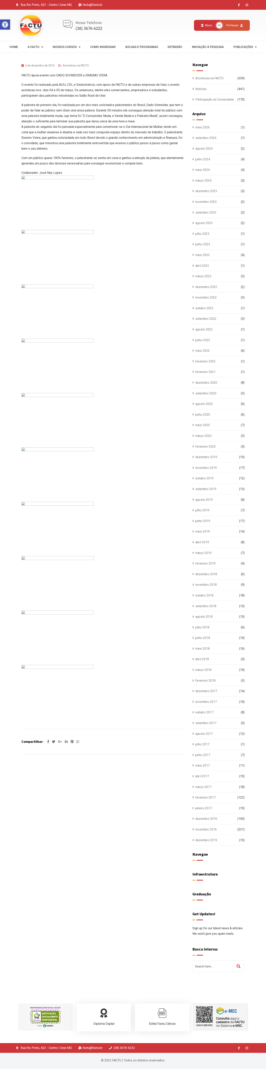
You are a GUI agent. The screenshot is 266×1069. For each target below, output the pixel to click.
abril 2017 (202, 776)
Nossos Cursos (65, 47)
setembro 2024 (205, 138)
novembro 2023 (206, 202)
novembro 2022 (206, 297)
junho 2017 (202, 755)
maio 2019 (202, 531)
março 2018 (203, 670)
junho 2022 (202, 340)
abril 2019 (202, 542)
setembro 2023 (205, 212)
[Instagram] (247, 5)
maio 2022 (202, 351)
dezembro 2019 (206, 457)
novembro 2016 (206, 829)
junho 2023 (202, 244)
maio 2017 (202, 765)
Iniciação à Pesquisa (208, 47)
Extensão (175, 47)
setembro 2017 (205, 723)
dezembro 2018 (206, 574)
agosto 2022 (204, 329)
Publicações (243, 47)
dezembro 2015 (206, 840)
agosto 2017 (204, 734)
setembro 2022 (205, 319)
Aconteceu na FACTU (76, 65)
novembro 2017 (206, 702)
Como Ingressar (103, 47)
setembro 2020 (205, 393)
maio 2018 (202, 648)
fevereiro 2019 (205, 563)
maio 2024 (202, 170)
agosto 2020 (204, 404)
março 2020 (203, 436)
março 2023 (203, 276)
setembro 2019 (205, 489)
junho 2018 (202, 638)
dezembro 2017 (206, 691)
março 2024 (203, 180)
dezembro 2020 (206, 382)
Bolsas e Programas (141, 47)
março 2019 (203, 553)
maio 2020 (202, 425)
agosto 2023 (204, 223)
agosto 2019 (204, 500)
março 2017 (203, 787)
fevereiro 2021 (205, 372)
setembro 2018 (205, 606)
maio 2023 (202, 255)
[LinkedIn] (67, 742)
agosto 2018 (204, 616)
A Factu (33, 47)
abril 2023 (202, 266)
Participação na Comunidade (214, 99)
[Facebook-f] (239, 5)
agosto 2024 (204, 148)
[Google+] (60, 742)
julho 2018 (202, 627)
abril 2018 (202, 659)
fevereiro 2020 (205, 446)
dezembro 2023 (206, 191)
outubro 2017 (204, 712)
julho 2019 (202, 510)
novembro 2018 (206, 585)
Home (14, 47)
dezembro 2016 (206, 819)
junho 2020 (202, 414)
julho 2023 (202, 234)
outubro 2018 (204, 595)
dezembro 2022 (206, 287)
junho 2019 (202, 521)
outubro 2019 (204, 478)
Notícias (201, 89)
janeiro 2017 (203, 808)
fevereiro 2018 (205, 680)
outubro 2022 (204, 308)
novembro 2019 (206, 468)
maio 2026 (202, 127)
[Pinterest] (72, 742)
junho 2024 (202, 159)
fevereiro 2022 (205, 361)
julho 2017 (202, 744)
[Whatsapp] (77, 742)
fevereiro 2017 (205, 797)
